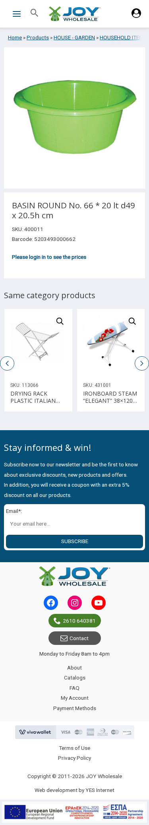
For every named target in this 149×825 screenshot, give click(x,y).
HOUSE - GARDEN (74, 37)
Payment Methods (74, 708)
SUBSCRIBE (74, 541)
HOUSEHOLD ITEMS (123, 37)
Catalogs (74, 677)
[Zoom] (60, 321)
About (74, 667)
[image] (38, 343)
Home (15, 37)
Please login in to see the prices (49, 257)
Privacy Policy (74, 758)
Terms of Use (74, 748)
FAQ (74, 688)
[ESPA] (74, 812)
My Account (75, 698)
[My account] (136, 16)
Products (38, 37)
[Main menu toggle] (16, 13)
